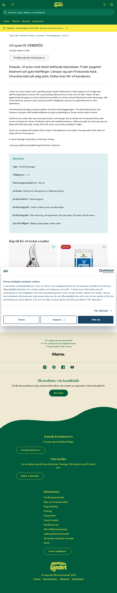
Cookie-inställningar (57, 551)
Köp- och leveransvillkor (56, 501)
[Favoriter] (12, 4)
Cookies (37, 579)
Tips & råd (13, 35)
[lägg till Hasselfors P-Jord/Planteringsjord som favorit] (104, 247)
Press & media (51, 520)
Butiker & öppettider (30, 476)
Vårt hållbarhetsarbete (55, 529)
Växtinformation (27, 35)
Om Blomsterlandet (54, 497)
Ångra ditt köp (51, 506)
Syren (65, 35)
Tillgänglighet (77, 579)
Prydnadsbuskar (53, 35)
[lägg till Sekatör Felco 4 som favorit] (53, 247)
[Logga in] (104, 4)
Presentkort (50, 515)
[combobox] (61, 12)
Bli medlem (58, 393)
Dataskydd (64, 579)
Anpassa (57, 319)
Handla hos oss (51, 524)
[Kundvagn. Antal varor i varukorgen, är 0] (111, 4)
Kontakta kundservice (30, 450)
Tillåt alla (95, 319)
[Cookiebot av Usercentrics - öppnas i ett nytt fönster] (101, 271)
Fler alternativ (101, 310)
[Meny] (4, 4)
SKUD (47, 542)
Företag (48, 511)
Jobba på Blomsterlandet (56, 533)
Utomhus (41, 35)
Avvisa (21, 319)
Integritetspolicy (50, 579)
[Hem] (58, 4)
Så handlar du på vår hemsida (58, 538)
